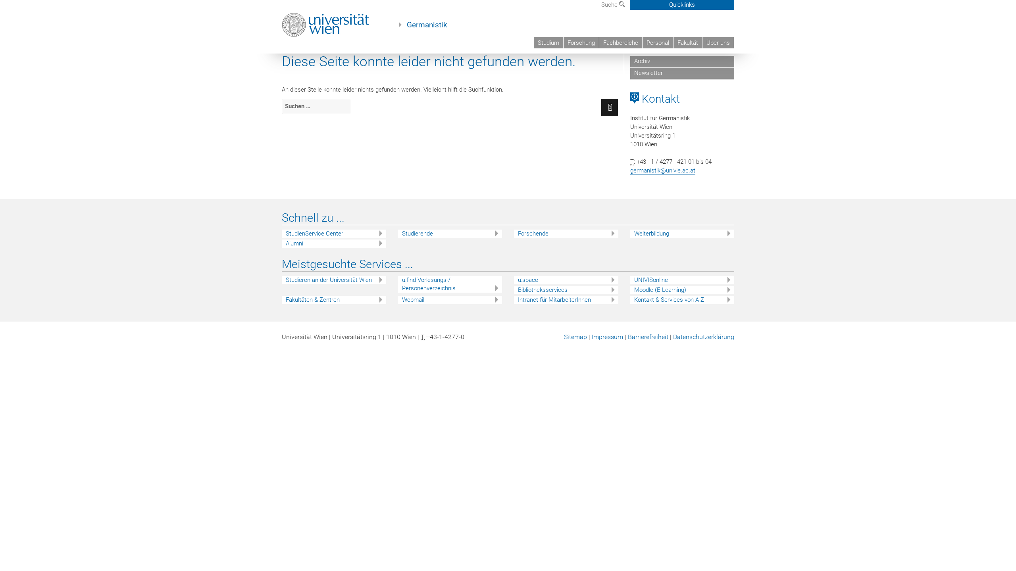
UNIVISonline (651, 280)
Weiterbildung (651, 233)
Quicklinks (682, 4)
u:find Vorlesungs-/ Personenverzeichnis (429, 284)
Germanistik (427, 25)
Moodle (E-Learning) (660, 289)
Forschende (533, 233)
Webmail (413, 299)
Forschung (581, 42)
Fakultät (687, 42)
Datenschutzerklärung (703, 337)
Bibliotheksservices (543, 289)
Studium (548, 42)
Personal (658, 42)
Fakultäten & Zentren (313, 299)
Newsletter (648, 73)
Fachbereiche (620, 42)
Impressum (607, 337)
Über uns (718, 42)
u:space (528, 280)
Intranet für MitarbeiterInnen (554, 299)
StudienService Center (314, 233)
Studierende (417, 233)
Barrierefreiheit (648, 337)
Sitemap (575, 337)
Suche (610, 4)
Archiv (642, 61)
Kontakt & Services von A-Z (669, 299)
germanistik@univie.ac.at (662, 170)
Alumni (294, 243)
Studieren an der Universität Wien (329, 280)
